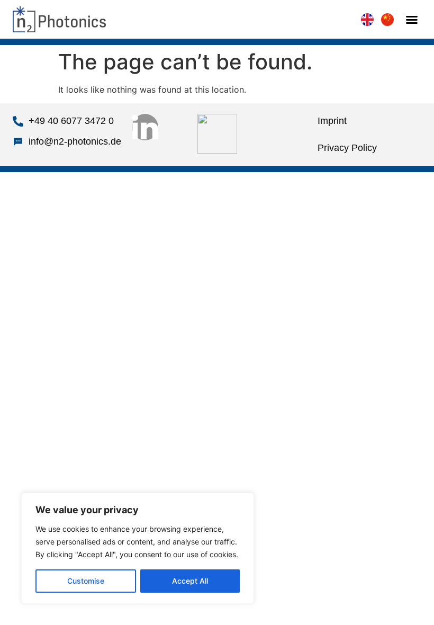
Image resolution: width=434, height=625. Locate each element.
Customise (85, 580)
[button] (411, 19)
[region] (137, 548)
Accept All (190, 580)
